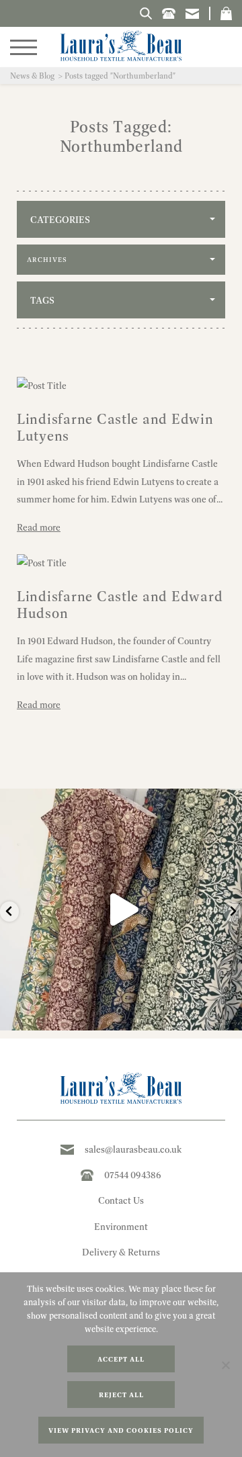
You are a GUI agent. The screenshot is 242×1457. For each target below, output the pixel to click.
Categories (60, 220)
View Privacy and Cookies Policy (121, 1430)
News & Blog (32, 76)
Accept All (121, 1359)
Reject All (121, 1394)
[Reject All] (225, 1365)
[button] (226, 13)
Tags (42, 300)
